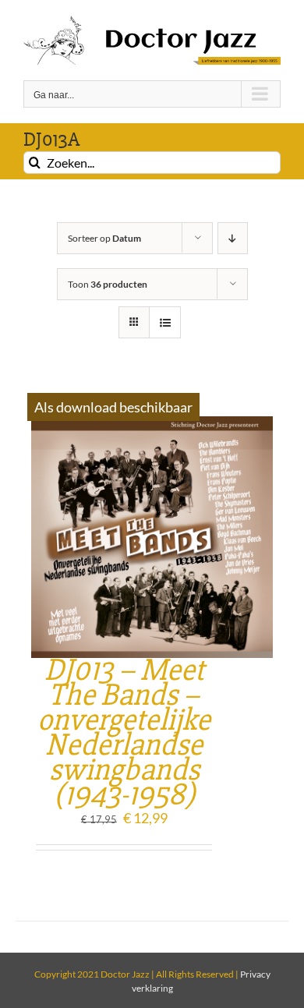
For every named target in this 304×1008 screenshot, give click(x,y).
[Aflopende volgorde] (232, 238)
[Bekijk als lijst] (165, 322)
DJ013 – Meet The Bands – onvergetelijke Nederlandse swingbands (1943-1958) (123, 732)
